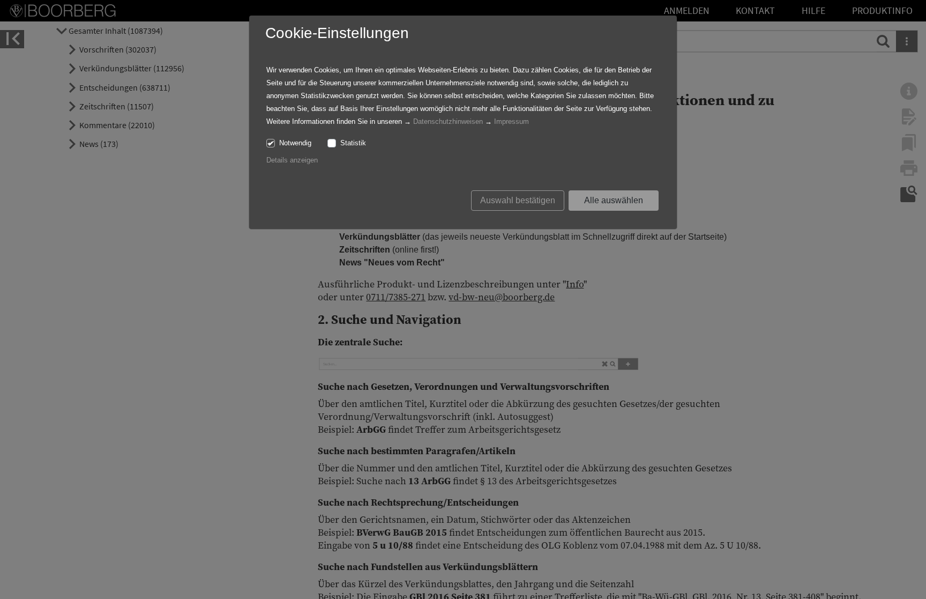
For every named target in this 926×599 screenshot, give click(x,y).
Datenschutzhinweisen (448, 121)
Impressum (511, 121)
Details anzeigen (292, 160)
